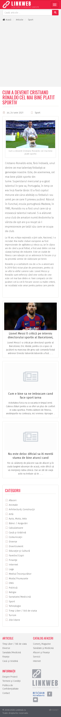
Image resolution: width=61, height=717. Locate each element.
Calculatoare (15, 527)
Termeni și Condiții (11, 681)
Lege (11, 569)
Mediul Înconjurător (19, 573)
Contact (6, 693)
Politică (12, 587)
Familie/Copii (16, 555)
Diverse (12, 541)
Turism (12, 615)
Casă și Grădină (17, 532)
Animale (13, 504)
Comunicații (15, 537)
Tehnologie (14, 606)
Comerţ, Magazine (42, 644)
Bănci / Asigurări (18, 523)
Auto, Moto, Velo (17, 518)
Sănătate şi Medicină (43, 648)
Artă (10, 514)
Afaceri (12, 500)
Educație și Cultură (19, 550)
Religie (12, 592)
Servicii (36, 656)
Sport (37, 112)
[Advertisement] (30, 54)
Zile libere (14, 619)
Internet (13, 564)
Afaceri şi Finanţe (41, 652)
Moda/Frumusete (18, 578)
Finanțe (12, 560)
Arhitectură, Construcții (21, 509)
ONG (11, 583)
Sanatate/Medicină (19, 596)
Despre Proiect (9, 676)
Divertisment (15, 546)
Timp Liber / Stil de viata (22, 610)
